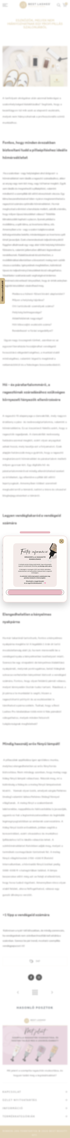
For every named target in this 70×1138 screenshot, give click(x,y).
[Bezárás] (61, 541)
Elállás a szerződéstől (2, 291)
